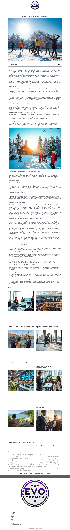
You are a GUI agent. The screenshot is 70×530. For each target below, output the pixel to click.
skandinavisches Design (32, 466)
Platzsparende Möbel (27, 464)
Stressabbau (42, 466)
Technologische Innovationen (48, 468)
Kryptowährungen (48, 461)
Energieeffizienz (53, 457)
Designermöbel (11, 456)
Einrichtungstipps (37, 456)
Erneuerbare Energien (33, 459)
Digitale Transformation (19, 456)
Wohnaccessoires (12, 470)
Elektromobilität (44, 456)
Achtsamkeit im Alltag (23, 455)
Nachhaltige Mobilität (31, 463)
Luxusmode (17, 463)
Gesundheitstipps (26, 461)
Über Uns (13, 520)
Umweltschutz (58, 469)
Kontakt (13, 521)
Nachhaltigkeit (52, 463)
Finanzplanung (46, 459)
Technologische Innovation (35, 468)
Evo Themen (14, 511)
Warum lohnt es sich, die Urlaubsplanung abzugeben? (21, 442)
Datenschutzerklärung (16, 524)
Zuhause (13, 512)
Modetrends (24, 463)
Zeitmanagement (35, 470)
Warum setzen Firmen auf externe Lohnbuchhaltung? (21, 326)
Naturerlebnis (11, 464)
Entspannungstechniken (18, 459)
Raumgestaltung (44, 464)
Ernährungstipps (40, 459)
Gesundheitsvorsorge (32, 461)
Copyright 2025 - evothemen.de (35, 528)
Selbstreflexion (22, 466)
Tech (12, 519)
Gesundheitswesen (41, 461)
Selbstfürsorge (13, 466)
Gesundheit (20, 461)
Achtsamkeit (11, 454)
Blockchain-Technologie (46, 454)
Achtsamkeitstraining (36, 454)
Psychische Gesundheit (36, 464)
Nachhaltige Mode (41, 463)
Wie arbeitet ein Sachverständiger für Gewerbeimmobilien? (44, 367)
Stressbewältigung (16, 468)
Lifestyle (13, 515)
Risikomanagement (54, 464)
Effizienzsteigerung (29, 456)
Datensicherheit (54, 454)
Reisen (12, 517)
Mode (12, 516)
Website (13, 523)
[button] (35, 12)
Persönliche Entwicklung (18, 464)
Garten (20, 473)
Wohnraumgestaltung (24, 470)
